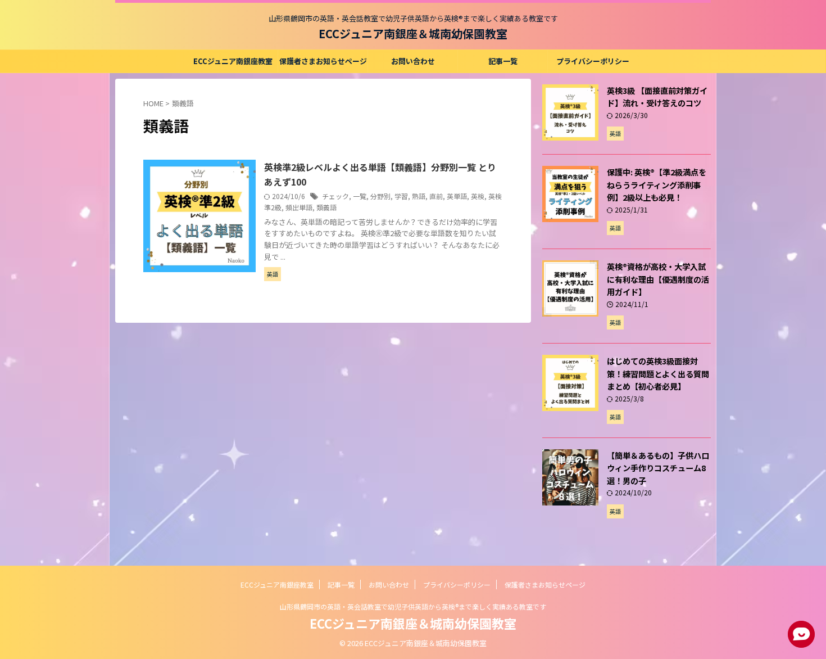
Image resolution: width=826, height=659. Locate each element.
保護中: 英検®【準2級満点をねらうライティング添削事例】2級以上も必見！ (656, 184)
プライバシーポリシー (592, 61)
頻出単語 (298, 207)
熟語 (418, 196)
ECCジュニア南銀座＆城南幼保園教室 (413, 33)
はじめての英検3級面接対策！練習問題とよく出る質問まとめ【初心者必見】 (658, 373)
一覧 (359, 196)
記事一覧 (503, 61)
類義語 (326, 207)
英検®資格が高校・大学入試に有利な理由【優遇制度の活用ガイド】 (658, 278)
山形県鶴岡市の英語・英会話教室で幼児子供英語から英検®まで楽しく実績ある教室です (413, 606)
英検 (477, 196)
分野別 (380, 196)
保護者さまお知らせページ (323, 61)
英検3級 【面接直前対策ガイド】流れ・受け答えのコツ (657, 96)
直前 (436, 196)
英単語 (457, 196)
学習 (401, 196)
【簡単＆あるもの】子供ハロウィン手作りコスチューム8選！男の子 (658, 467)
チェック (335, 196)
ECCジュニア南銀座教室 (233, 61)
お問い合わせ (413, 61)
